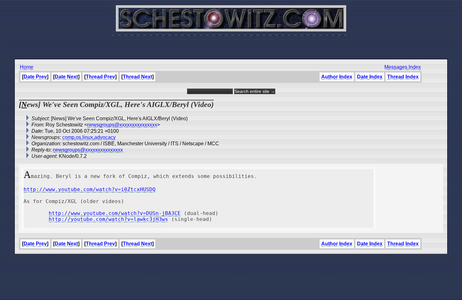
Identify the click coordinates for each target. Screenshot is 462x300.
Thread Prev (100, 76)
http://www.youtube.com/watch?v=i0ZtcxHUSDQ (90, 189)
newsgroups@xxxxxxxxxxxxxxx (122, 124)
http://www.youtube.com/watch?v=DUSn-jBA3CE (115, 213)
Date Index (369, 76)
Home (26, 67)
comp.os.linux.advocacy (89, 137)
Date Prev (35, 76)
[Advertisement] (231, 44)
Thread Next (137, 76)
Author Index (336, 76)
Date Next (66, 76)
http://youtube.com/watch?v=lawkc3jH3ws (108, 219)
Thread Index (403, 76)
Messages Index (402, 67)
